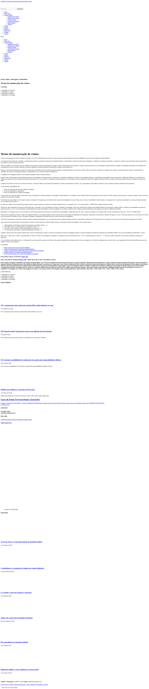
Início (5, 12)
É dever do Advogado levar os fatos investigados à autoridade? (21, 253)
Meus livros (7, 30)
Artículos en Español (13, 21)
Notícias (10, 24)
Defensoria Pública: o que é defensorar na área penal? (20, 669)
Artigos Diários (8, 15)
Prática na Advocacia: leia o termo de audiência (17, 247)
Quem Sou (7, 13)
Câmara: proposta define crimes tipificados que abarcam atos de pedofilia (24, 250)
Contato (6, 32)
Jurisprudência (11, 23)
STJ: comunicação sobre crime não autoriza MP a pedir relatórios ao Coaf (27, 305)
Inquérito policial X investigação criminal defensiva (18, 252)
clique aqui (25, 256)
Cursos (6, 27)
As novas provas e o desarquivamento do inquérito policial (21, 542)
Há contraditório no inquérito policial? (14, 642)
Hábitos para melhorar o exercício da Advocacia (18, 389)
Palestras (6, 29)
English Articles (12, 19)
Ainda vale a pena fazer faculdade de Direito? (17, 618)
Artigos (6, 33)
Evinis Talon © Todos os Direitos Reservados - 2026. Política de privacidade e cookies (24, 684)
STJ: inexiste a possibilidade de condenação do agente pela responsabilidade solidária (31, 360)
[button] (74, 36)
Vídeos (6, 26)
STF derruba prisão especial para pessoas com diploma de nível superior (26, 331)
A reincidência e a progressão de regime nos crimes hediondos (22, 568)
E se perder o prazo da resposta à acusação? (16, 592)
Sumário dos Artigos (13, 16)
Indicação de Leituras (13, 18)
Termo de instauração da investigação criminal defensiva (19, 249)
